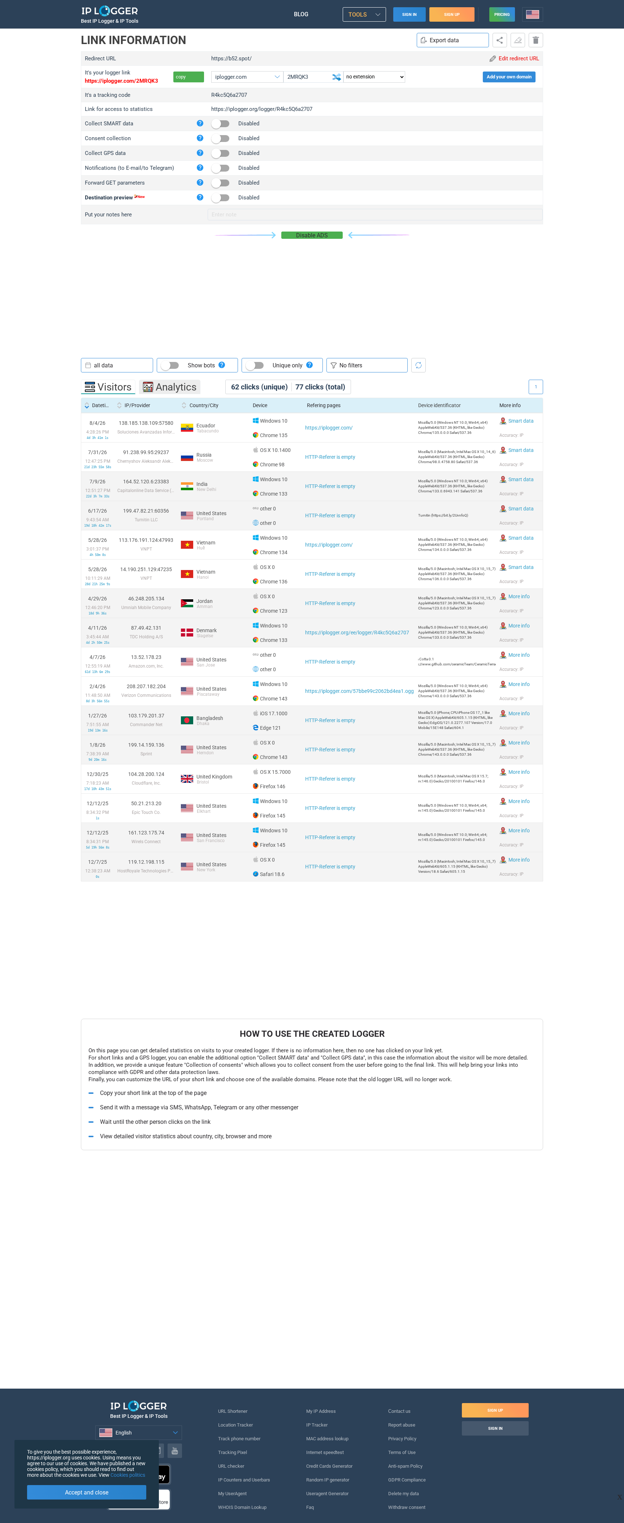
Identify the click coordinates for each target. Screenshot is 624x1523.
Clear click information (518, 40)
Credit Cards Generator (329, 1466)
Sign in (409, 14)
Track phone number (239, 1438)
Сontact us (399, 1411)
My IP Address (321, 1411)
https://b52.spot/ (231, 58)
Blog (301, 14)
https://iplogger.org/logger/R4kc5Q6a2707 (261, 109)
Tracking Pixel (232, 1452)
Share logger (500, 40)
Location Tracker (235, 1425)
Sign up (452, 14)
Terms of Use (402, 1452)
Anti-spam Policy (405, 1466)
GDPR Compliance (407, 1480)
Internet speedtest (325, 1452)
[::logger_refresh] (418, 365)
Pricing (502, 14)
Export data (444, 40)
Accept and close (86, 1492)
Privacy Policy (402, 1438)
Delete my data (403, 1493)
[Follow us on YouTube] (175, 1451)
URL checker (231, 1466)
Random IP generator (327, 1480)
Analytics (176, 387)
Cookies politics (127, 1475)
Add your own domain (509, 76)
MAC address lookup (327, 1438)
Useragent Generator (327, 1493)
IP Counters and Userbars (244, 1480)
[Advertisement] (312, 293)
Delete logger (536, 40)
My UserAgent (232, 1493)
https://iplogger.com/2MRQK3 (121, 81)
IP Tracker (317, 1425)
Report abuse (401, 1425)
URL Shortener (232, 1411)
